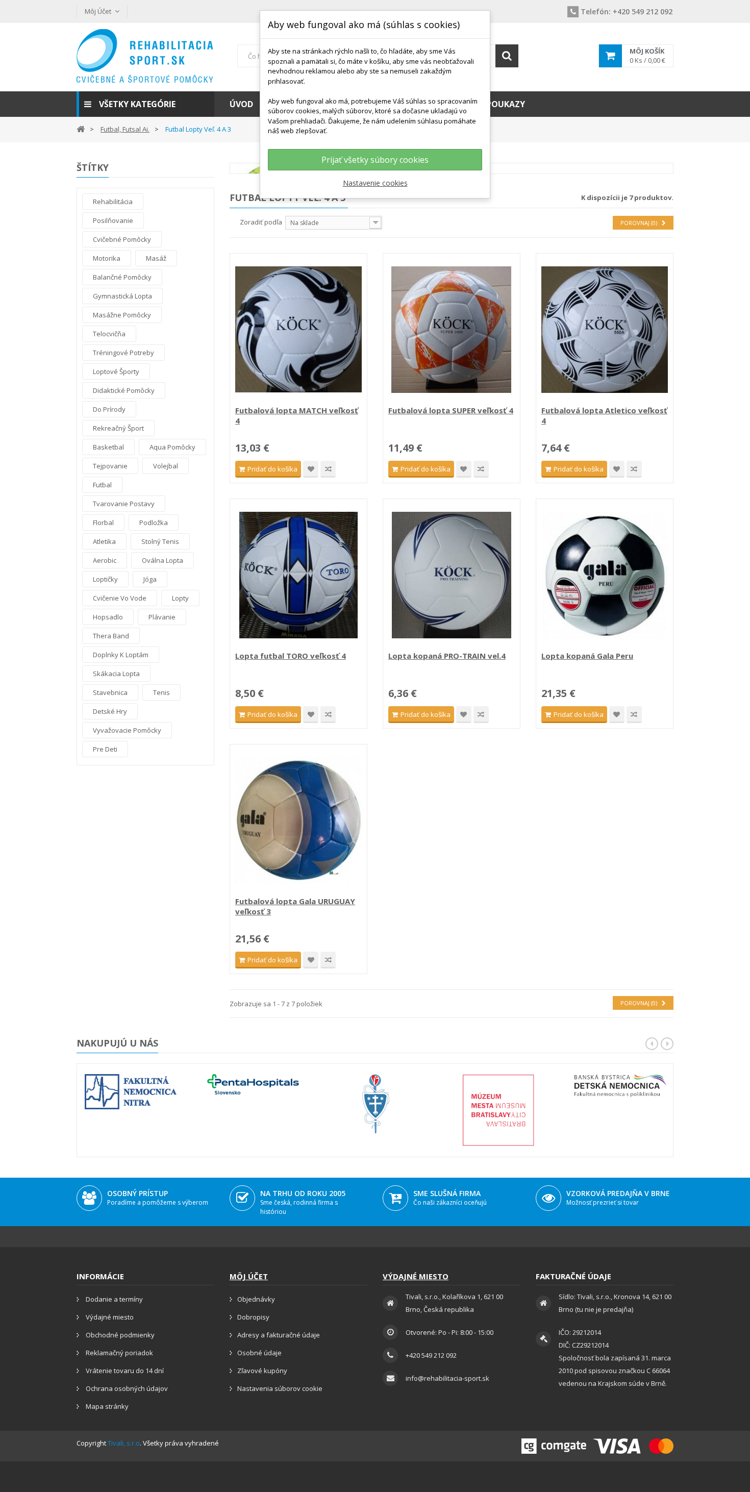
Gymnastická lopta (122, 296)
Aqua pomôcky (172, 447)
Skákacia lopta (116, 673)
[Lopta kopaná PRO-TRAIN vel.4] (451, 575)
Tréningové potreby (123, 352)
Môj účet (249, 1276)
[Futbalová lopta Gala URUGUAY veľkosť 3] (298, 820)
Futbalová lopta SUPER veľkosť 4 (450, 410)
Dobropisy (253, 1317)
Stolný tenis (160, 541)
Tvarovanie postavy (124, 503)
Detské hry (110, 711)
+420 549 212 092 (626, 11)
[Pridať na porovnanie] (328, 469)
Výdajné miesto (109, 1317)
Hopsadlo (108, 616)
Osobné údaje (259, 1352)
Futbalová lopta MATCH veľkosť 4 (296, 415)
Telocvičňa (109, 333)
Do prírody (109, 409)
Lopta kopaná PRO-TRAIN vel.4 (447, 656)
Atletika (104, 541)
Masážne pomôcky (122, 314)
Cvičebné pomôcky (122, 239)
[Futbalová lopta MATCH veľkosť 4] (298, 329)
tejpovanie (110, 465)
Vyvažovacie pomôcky (127, 730)
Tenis (161, 692)
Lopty (180, 598)
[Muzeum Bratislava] (498, 1110)
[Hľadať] (506, 55)
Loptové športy (116, 371)
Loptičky (105, 579)
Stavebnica (110, 692)
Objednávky (256, 1299)
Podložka (153, 522)
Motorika (106, 258)
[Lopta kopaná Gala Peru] (604, 575)
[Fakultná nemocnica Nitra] (131, 1091)
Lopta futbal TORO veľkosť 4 (290, 656)
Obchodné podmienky (119, 1334)
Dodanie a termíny (113, 1299)
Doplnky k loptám (120, 654)
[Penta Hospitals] (253, 1084)
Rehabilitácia (113, 201)
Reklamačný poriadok (118, 1352)
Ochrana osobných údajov (126, 1388)
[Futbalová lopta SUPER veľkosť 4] (451, 329)
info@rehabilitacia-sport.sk (447, 1378)
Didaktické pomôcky (124, 390)
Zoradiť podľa (261, 222)
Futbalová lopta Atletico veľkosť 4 (604, 415)
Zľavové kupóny (262, 1370)
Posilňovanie (113, 220)
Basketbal (108, 447)
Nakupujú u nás (117, 1043)
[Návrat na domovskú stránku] (81, 128)
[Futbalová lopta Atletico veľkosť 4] (604, 329)
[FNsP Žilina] (375, 1104)
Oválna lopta (162, 560)
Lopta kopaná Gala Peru (587, 656)
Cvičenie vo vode (119, 598)
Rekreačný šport (118, 428)
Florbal (103, 522)
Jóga (150, 579)
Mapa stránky (106, 1406)
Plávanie (162, 616)
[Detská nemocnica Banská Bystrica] (620, 1085)
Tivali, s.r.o (124, 1443)
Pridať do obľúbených (310, 469)
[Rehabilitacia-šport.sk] (145, 56)
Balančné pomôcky (122, 277)
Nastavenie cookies (375, 183)
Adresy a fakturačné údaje (278, 1334)
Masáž (156, 258)
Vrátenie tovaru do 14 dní (124, 1370)
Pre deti (105, 749)
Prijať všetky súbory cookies (375, 159)
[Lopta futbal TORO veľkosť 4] (298, 575)
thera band (111, 635)
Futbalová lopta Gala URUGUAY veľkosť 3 (295, 906)
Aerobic (104, 560)
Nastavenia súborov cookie (279, 1388)
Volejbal (165, 465)
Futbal (102, 484)
